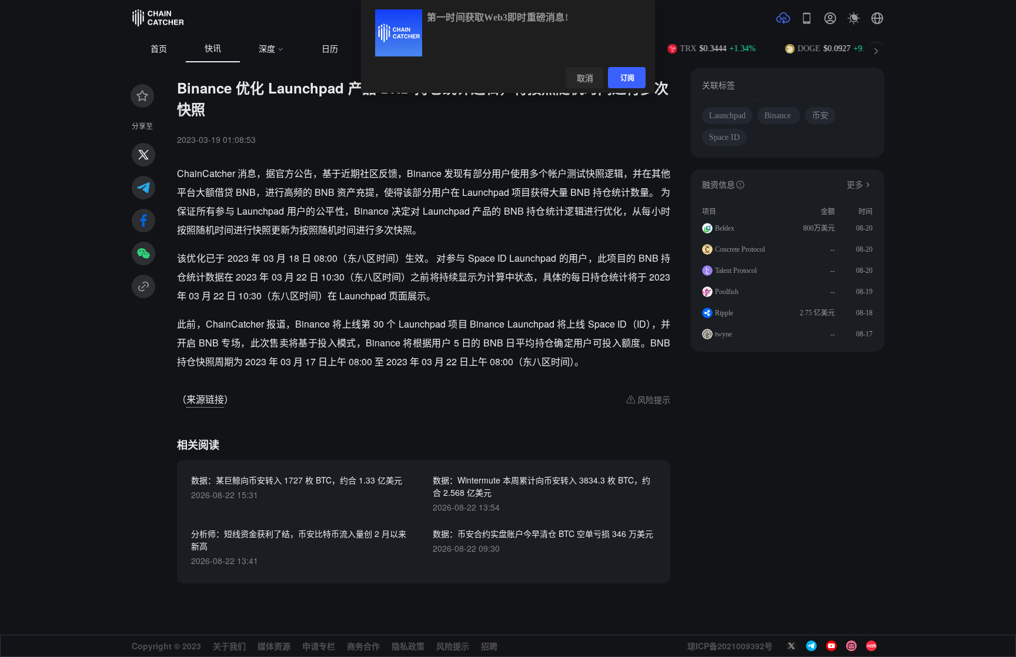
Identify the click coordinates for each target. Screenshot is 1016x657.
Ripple (724, 313)
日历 (330, 49)
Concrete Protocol (740, 249)
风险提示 (452, 646)
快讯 (213, 48)
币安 (820, 115)
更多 (855, 185)
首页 (159, 49)
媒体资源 (274, 646)
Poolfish (726, 292)
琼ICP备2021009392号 (730, 646)
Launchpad (727, 115)
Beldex (724, 228)
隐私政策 (408, 646)
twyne (723, 334)
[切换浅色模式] (854, 18)
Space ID (724, 137)
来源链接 (205, 399)
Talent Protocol (736, 270)
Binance (778, 115)
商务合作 (363, 646)
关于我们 (229, 646)
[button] (877, 18)
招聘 (489, 646)
